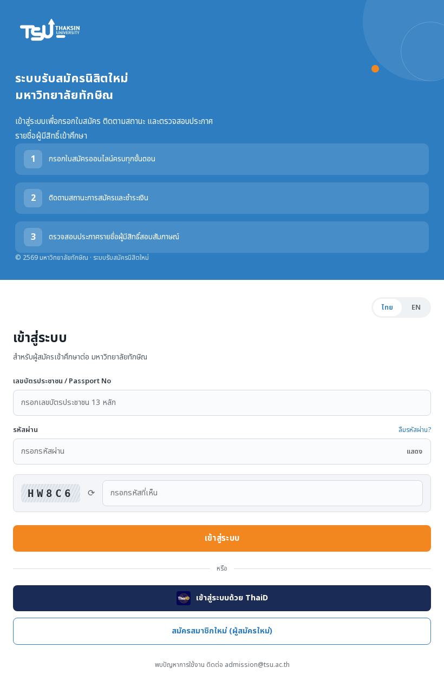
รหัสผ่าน (25, 429)
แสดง (414, 451)
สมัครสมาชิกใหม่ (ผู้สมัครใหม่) (222, 631)
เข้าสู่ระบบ (222, 538)
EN (416, 307)
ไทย (387, 307)
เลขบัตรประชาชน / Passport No (62, 381)
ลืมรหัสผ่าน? (415, 430)
